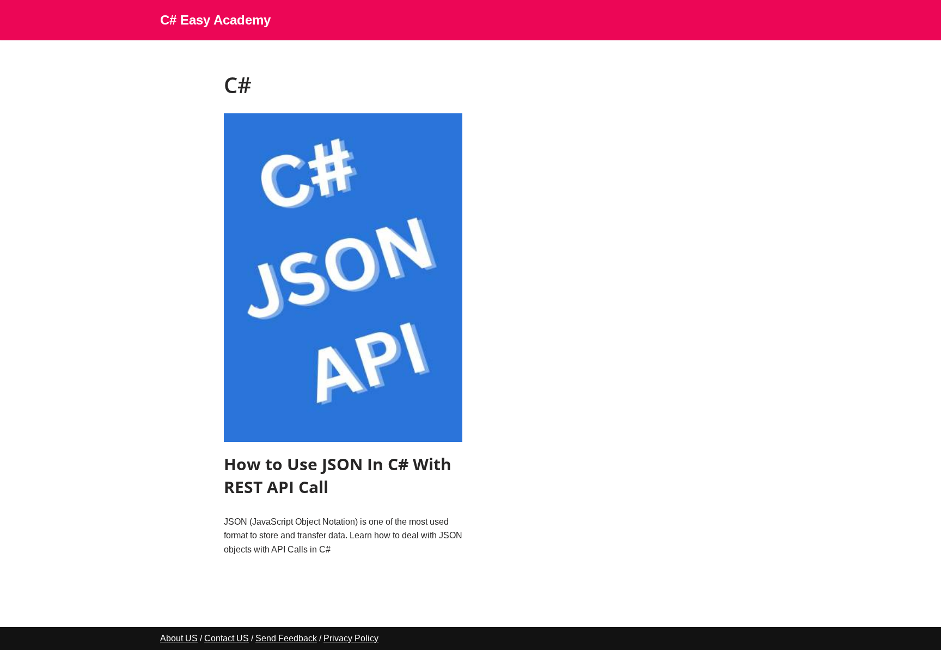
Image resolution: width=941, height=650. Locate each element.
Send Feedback (286, 638)
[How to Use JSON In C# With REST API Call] (343, 277)
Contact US (226, 638)
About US (179, 638)
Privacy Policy (350, 638)
